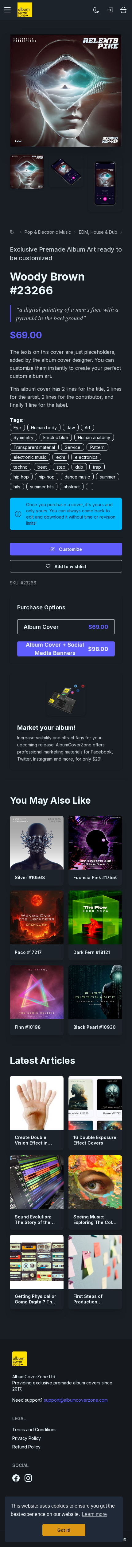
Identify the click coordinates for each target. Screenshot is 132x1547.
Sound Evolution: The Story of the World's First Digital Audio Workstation (36, 1225)
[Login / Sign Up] (110, 10)
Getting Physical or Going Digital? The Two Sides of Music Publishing (36, 1304)
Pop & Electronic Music (48, 232)
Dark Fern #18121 (91, 952)
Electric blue (55, 437)
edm (60, 457)
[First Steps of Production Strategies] (95, 1262)
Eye (17, 427)
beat (42, 467)
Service (72, 447)
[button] (9, 10)
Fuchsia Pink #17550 (95, 877)
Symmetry (23, 437)
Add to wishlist (70, 566)
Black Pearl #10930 (94, 1027)
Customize (70, 549)
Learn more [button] (94, 1514)
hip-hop (47, 476)
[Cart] (123, 10)
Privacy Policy (26, 1438)
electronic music (30, 457)
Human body (44, 427)
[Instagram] (28, 1478)
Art (87, 427)
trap (97, 467)
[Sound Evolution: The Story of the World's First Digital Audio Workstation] (37, 1182)
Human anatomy (94, 437)
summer (107, 476)
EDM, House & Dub (98, 232)
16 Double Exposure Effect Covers (94, 1140)
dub (79, 467)
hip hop (21, 476)
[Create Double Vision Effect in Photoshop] (37, 1103)
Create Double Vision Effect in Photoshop (31, 1143)
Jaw (71, 427)
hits (17, 486)
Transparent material (34, 447)
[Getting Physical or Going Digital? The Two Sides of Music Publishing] (37, 1262)
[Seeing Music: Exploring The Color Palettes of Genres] (95, 1182)
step (60, 467)
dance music (77, 476)
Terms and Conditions (34, 1429)
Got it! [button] (64, 1530)
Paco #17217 (28, 952)
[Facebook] (16, 1478)
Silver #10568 (30, 877)
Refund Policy (26, 1446)
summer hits (42, 486)
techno (21, 467)
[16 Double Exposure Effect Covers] (95, 1103)
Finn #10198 (28, 1027)
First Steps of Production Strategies (88, 1302)
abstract (72, 486)
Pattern (97, 447)
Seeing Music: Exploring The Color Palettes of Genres (95, 1222)
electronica (86, 457)
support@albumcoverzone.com (76, 1400)
